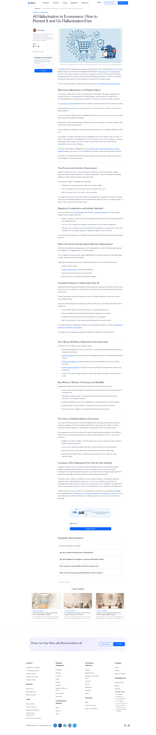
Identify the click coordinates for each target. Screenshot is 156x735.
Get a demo (119, 644)
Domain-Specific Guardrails (70, 367)
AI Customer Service (121, 703)
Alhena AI (37, 8)
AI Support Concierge (108, 493)
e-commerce (114, 71)
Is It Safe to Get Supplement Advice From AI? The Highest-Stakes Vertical (109, 613)
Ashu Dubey (41, 30)
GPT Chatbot (119, 701)
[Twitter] (125, 725)
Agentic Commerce (38, 610)
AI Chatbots (119, 694)
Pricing (65, 3)
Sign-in (99, 2)
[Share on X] (36, 46)
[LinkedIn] (128, 725)
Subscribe (43, 70)
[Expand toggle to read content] (120, 543)
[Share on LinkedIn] (33, 46)
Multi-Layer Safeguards (69, 361)
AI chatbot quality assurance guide (109, 83)
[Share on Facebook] (38, 46)
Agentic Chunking (67, 355)
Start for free (110, 3)
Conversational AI (121, 698)
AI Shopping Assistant (92, 493)
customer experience (101, 212)
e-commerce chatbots (66, 103)
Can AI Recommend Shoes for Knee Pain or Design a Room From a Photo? (78, 613)
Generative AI (120, 696)
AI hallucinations (79, 212)
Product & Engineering (40, 12)
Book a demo (123, 3)
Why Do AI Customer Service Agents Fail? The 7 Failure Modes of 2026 (45, 613)
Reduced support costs (69, 269)
